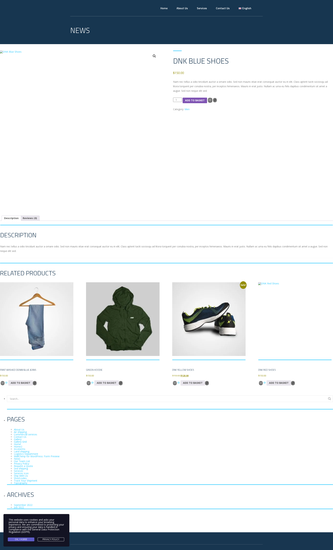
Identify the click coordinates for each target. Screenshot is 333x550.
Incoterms (19, 449)
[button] (154, 56)
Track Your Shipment (25, 480)
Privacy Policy (21, 463)
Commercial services (25, 434)
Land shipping (21, 451)
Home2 (18, 446)
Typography (20, 483)
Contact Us (223, 8)
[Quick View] (6, 382)
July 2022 (19, 507)
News (17, 458)
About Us (182, 8)
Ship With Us (21, 475)
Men (187, 109)
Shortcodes (20, 478)
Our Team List (22, 461)
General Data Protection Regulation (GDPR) (34, 530)
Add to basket (195, 100)
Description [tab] (11, 218)
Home (164, 8)
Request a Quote (23, 466)
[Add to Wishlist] (210, 100)
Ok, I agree (21, 539)
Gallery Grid (20, 441)
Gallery (18, 439)
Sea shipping (21, 468)
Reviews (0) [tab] (30, 218)
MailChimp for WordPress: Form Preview (36, 456)
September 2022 (23, 505)
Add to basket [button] (20, 382)
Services (202, 8)
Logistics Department (26, 453)
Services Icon (21, 473)
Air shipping (20, 432)
